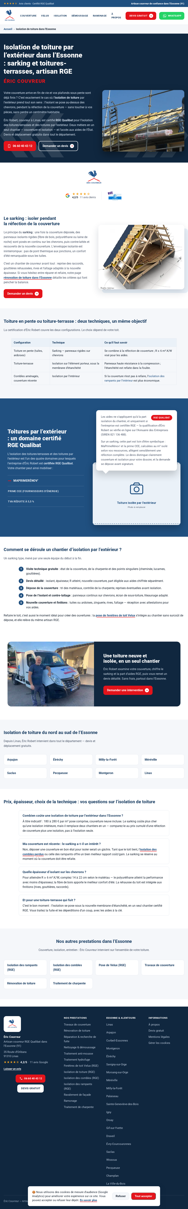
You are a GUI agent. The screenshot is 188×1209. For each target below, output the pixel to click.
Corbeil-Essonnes (117, 1040)
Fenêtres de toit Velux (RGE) (81, 1065)
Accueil (8, 29)
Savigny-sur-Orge (116, 1064)
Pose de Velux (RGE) (112, 965)
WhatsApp (174, 15)
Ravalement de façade (77, 1094)
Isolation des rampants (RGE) (22, 967)
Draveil (110, 1136)
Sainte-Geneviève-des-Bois (122, 1104)
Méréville (151, 759)
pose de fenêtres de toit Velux (115, 615)
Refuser (121, 1196)
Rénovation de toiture (21, 983)
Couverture (28, 15)
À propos (116, 15)
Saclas (11, 773)
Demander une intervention (125, 690)
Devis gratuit (138, 15)
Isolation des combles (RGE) (67, 967)
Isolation (60, 15)
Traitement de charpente (69, 983)
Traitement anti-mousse (78, 1053)
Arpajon (12, 759)
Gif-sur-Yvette (114, 1128)
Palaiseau (112, 1096)
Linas (148, 773)
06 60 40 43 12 (22, 146)
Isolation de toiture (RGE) (79, 1072)
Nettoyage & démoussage (79, 1047)
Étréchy (58, 759)
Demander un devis (55, 146)
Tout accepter (143, 1196)
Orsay (109, 1120)
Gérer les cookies (159, 1043)
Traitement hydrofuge (77, 1059)
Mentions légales (159, 1037)
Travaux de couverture (159, 965)
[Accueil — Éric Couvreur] (10, 16)
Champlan (112, 1175)
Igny (108, 1112)
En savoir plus (88, 1200)
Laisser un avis (12, 1069)
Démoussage (80, 15)
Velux (45, 15)
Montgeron (106, 773)
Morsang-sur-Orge (117, 1072)
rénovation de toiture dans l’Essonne (28, 277)
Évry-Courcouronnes (118, 1144)
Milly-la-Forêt (108, 759)
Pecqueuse (60, 773)
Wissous (111, 1159)
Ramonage (100, 15)
